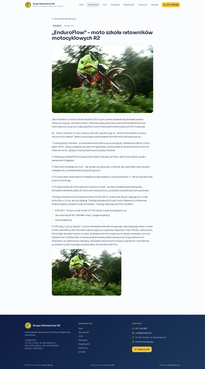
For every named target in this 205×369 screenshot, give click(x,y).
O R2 (104, 4)
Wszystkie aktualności (65, 18)
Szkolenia (115, 4)
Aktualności (93, 4)
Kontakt (154, 4)
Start (81, 4)
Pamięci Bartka (47, 365)
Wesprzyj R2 (143, 349)
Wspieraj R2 (128, 4)
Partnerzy (142, 4)
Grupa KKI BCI (109, 365)
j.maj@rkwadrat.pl (143, 333)
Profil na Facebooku (144, 341)
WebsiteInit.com (174, 365)
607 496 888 (141, 328)
